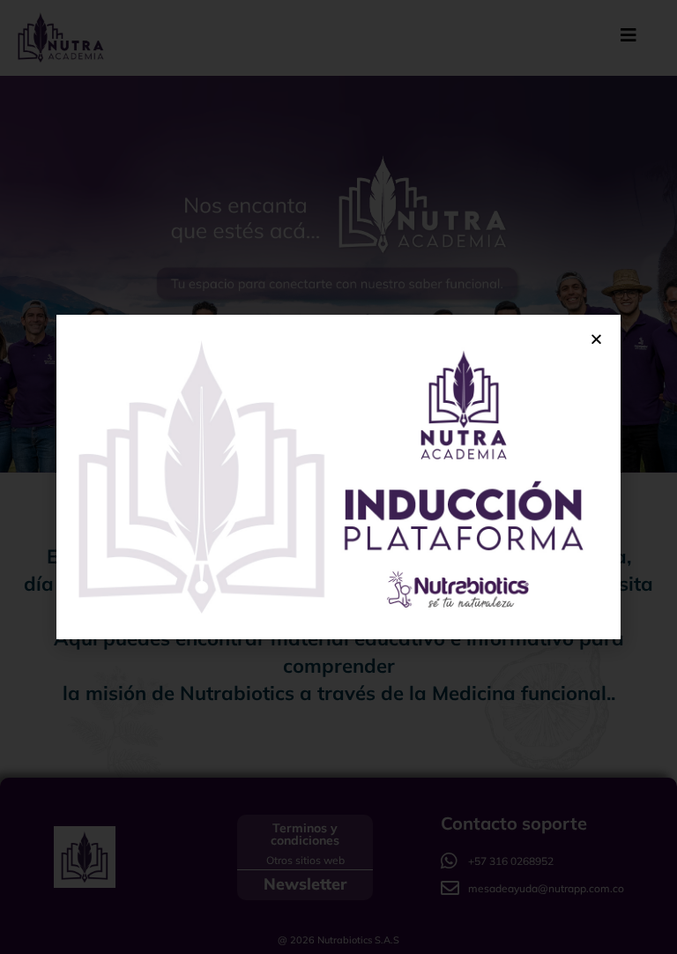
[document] (338, 477)
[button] (596, 339)
